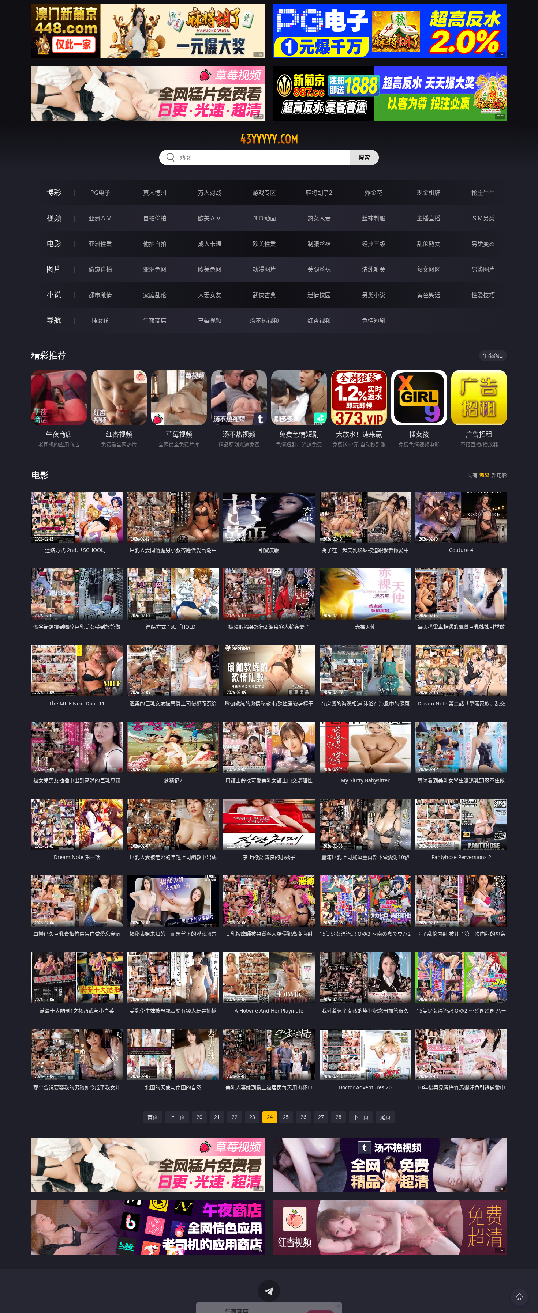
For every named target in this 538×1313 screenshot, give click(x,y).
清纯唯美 (373, 269)
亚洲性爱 (100, 244)
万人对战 (209, 193)
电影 (53, 244)
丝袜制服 (373, 218)
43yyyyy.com (269, 139)
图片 (53, 269)
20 (199, 1116)
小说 (53, 295)
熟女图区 (428, 269)
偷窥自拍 (100, 269)
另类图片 (483, 269)
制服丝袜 (319, 244)
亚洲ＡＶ (100, 218)
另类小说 (373, 295)
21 (217, 1116)
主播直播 (428, 218)
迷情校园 (319, 295)
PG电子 (100, 193)
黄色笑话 (428, 295)
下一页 (361, 1116)
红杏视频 (319, 321)
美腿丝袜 (319, 269)
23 (252, 1116)
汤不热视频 (264, 321)
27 (321, 1116)
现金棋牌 (428, 193)
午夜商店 (155, 321)
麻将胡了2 (319, 193)
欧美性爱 (264, 244)
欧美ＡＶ (209, 218)
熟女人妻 (319, 218)
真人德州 (155, 193)
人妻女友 (209, 295)
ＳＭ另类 (483, 218)
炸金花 (373, 193)
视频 (53, 218)
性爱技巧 (483, 295)
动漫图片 (264, 269)
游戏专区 (264, 193)
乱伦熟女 (428, 244)
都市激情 (100, 295)
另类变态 (483, 244)
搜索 (364, 158)
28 (338, 1116)
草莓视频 (209, 321)
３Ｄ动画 (264, 218)
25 (286, 1116)
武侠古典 (264, 295)
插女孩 (100, 321)
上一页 (177, 1116)
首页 (152, 1116)
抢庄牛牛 (483, 193)
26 (303, 1116)
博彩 (53, 192)
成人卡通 (209, 244)
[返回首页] (519, 1297)
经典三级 (373, 244)
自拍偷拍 (155, 218)
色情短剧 (373, 321)
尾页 (385, 1116)
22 (235, 1116)
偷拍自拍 (155, 244)
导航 (53, 320)
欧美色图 (209, 269)
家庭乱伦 (155, 295)
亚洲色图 (155, 269)
